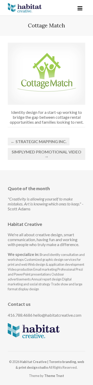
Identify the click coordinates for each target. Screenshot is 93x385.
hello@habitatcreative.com (57, 315)
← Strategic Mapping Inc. (39, 141)
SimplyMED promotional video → (46, 153)
